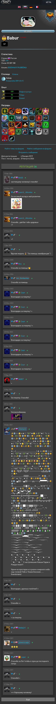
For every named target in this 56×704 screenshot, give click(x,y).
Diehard (22, 429)
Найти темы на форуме (14, 148)
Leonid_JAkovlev (25, 192)
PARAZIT (22, 628)
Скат (23, 292)
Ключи (15, 74)
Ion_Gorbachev (22, 278)
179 (6, 60)
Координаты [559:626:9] (15, 81)
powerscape (24, 642)
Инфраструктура (25, 92)
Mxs (20, 264)
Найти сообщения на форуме (39, 148)
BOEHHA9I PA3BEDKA (17, 67)
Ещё (28, 699)
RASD (20, 177)
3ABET (21, 379)
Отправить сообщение (28, 152)
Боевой (22, 98)
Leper (23, 657)
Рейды (21, 95)
